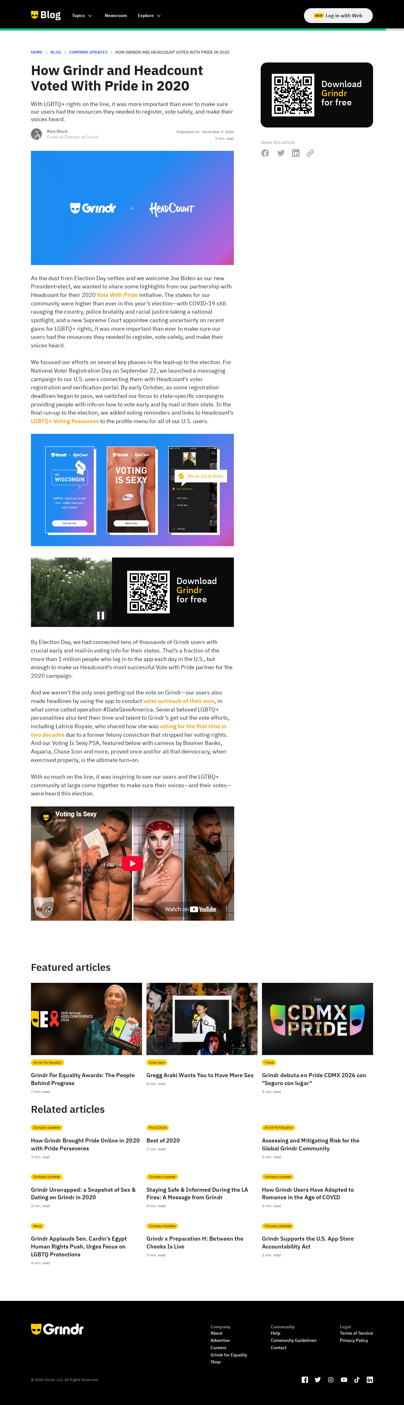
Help (275, 1333)
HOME (37, 52)
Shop (216, 1362)
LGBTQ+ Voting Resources (65, 421)
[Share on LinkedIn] (296, 153)
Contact (279, 1347)
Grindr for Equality (229, 1355)
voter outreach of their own (179, 701)
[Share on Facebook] (265, 153)
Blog (55, 52)
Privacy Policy (354, 1340)
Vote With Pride (117, 294)
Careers (218, 1347)
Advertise (220, 1340)
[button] (82, 15)
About (217, 1333)
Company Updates (88, 52)
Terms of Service (356, 1333)
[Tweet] (280, 153)
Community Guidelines (294, 1340)
